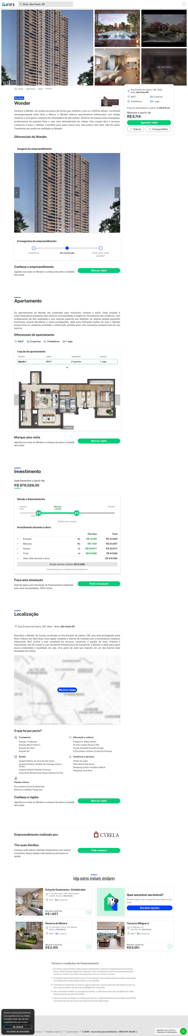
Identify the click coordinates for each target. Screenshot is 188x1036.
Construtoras (72, 1031)
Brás (40, 88)
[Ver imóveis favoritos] (184, 4)
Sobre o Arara (34, 1031)
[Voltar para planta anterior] (17, 399)
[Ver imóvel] (88, 912)
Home (20, 88)
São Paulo (30, 88)
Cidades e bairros (53, 1031)
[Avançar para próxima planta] (117, 399)
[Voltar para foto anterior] (17, 192)
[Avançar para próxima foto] (117, 192)
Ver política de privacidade (18, 1031)
